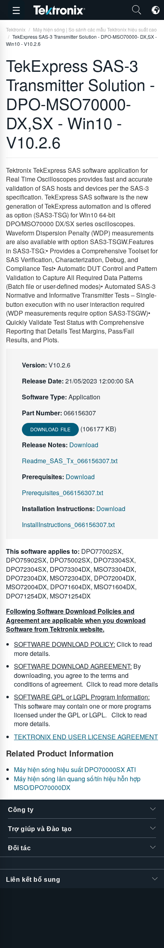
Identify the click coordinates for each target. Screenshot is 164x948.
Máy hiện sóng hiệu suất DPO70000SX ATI (75, 769)
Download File (50, 429)
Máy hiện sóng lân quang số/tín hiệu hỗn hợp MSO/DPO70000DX (77, 783)
